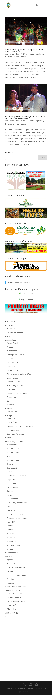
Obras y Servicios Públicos (17, 393)
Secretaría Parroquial (15, 434)
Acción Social (12, 343)
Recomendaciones (12, 553)
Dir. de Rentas (13, 370)
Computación (12, 468)
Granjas (10, 491)
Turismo (10, 405)
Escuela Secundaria (15, 332)
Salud (9, 401)
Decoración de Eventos (16, 475)
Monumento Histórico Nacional (20, 426)
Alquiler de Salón (14, 452)
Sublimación (12, 537)
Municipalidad (10, 340)
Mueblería (11, 510)
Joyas (9, 506)
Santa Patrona (13, 430)
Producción (11, 397)
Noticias (8, 57)
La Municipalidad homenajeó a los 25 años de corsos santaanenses (25, 117)
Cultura (10, 358)
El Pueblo (11, 563)
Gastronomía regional (16, 601)
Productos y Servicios (14, 441)
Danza (9, 471)
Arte (8, 456)
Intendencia (12, 389)
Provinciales (12, 412)
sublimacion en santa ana (15, 586)
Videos (8, 617)
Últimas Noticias (19, 57)
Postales (10, 583)
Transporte (11, 541)
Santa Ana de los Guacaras (19, 282)
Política (8, 438)
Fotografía (11, 483)
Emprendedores (13, 381)
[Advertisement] (26, 648)
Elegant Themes (25, 688)
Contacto (11, 418)
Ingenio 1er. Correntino (16, 575)
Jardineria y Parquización (17, 502)
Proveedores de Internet (17, 518)
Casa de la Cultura (14, 593)
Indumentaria (12, 499)
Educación (9, 325)
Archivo (10, 347)
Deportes (11, 366)
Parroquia (9, 415)
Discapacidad (12, 378)
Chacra (10, 464)
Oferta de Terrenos (15, 514)
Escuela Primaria (14, 328)
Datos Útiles (12, 422)
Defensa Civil (12, 362)
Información (12, 605)
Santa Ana (9, 556)
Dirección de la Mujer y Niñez (19, 374)
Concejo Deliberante (15, 354)
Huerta (10, 495)
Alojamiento (12, 444)
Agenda (10, 559)
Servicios (10, 533)
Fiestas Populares (36, 54)
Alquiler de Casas (14, 448)
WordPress (28, 691)
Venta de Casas (13, 545)
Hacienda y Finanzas (15, 385)
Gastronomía (12, 487)
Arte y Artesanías (14, 460)
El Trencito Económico (16, 567)
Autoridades (12, 351)
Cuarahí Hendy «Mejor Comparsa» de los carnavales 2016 (24, 50)
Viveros (10, 549)
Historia (10, 571)
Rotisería (10, 529)
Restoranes (11, 526)
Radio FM (11, 522)
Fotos (7, 336)
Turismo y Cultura (12, 590)
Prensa (11, 54)
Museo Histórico (14, 609)
